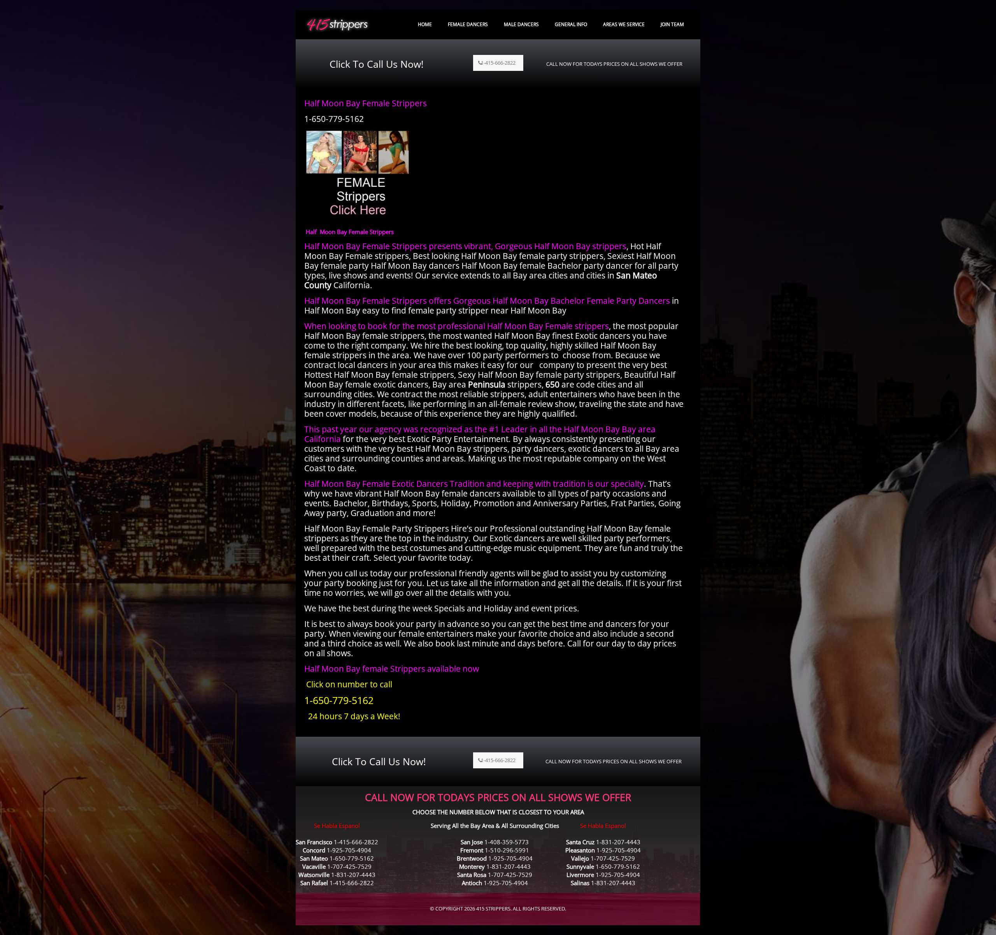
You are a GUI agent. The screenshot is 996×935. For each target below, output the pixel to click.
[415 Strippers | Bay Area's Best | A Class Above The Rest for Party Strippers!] (337, 24)
